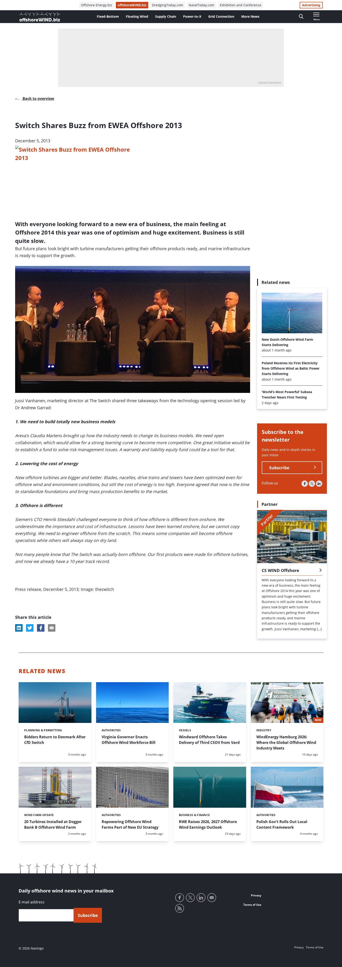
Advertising (311, 5)
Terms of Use (252, 905)
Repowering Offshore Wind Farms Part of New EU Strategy (130, 824)
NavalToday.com (201, 5)
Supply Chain (165, 16)
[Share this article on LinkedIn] (19, 628)
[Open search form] (301, 16)
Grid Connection (221, 16)
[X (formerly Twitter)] (312, 483)
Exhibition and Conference (240, 5)
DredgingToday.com (167, 5)
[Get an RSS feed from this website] (179, 908)
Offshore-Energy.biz (96, 5)
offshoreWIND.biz (132, 5)
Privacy (256, 895)
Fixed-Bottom (108, 16)
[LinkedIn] (319, 483)
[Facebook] (305, 483)
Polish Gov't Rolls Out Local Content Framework (281, 824)
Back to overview (38, 98)
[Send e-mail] (211, 897)
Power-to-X (192, 16)
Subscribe (279, 467)
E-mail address (31, 902)
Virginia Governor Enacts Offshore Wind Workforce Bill (128, 739)
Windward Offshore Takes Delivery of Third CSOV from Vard (209, 739)
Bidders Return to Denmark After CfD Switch (55, 739)
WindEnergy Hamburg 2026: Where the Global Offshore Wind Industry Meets (286, 742)
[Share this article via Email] (51, 628)
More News (250, 16)
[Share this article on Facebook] (40, 628)
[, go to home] (39, 16)
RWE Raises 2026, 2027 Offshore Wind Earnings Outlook (208, 824)
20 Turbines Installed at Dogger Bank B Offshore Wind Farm (53, 824)
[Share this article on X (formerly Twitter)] (30, 628)
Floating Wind (137, 16)
